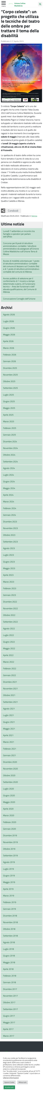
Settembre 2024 (10, 461)
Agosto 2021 (9, 708)
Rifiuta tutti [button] (22, 1082)
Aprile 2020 (8, 808)
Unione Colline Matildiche (19, 4)
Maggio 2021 (9, 728)
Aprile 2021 (8, 735)
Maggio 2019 (9, 882)
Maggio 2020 (9, 802)
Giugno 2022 (9, 641)
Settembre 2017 (10, 1009)
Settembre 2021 (10, 701)
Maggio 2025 (9, 408)
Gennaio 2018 (9, 982)
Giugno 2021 (9, 721)
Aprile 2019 (8, 888)
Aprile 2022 (8, 655)
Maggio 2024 (9, 488)
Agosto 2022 (9, 628)
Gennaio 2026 (9, 361)
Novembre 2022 (10, 608)
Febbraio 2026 (9, 354)
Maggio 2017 (9, 1022)
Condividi (13, 211)
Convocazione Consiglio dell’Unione (19, 298)
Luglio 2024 (8, 474)
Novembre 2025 (10, 374)
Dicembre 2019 (10, 835)
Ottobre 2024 (9, 454)
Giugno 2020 (9, 795)
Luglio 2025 (8, 394)
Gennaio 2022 (9, 675)
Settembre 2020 (10, 782)
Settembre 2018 (10, 935)
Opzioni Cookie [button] (9, 1082)
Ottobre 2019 (9, 848)
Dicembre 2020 (10, 761)
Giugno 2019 (9, 875)
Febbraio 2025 (9, 428)
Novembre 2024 (10, 448)
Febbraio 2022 (9, 668)
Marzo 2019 (8, 895)
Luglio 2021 (8, 715)
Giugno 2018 (9, 955)
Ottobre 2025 (9, 381)
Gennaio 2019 (9, 908)
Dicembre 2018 (10, 915)
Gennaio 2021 (9, 755)
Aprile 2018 (8, 969)
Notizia (34, 215)
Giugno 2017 (9, 1015)
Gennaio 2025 (9, 434)
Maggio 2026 (9, 334)
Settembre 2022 (10, 621)
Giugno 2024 (9, 481)
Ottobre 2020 (9, 775)
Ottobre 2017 (9, 1002)
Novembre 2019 (10, 842)
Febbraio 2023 (9, 588)
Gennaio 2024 (9, 514)
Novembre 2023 (10, 528)
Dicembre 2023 (10, 521)
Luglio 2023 (8, 554)
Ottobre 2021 (9, 695)
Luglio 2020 (8, 788)
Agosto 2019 (9, 862)
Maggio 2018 (9, 962)
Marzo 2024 (8, 501)
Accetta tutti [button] (9, 1087)
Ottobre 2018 (9, 928)
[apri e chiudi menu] (3, 2)
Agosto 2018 (9, 942)
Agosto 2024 (9, 468)
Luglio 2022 (8, 635)
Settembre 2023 (10, 541)
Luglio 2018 (8, 948)
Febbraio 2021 (9, 748)
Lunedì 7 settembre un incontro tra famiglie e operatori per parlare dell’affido (19, 234)
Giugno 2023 (9, 561)
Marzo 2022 (8, 661)
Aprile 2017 (8, 1029)
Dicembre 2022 (10, 601)
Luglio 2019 (8, 868)
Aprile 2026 (8, 341)
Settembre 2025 (10, 387)
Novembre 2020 (10, 768)
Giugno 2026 (9, 327)
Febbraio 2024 (9, 508)
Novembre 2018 (10, 922)
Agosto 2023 (9, 548)
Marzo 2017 (8, 1035)
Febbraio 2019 (9, 902)
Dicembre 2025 (10, 368)
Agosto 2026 (9, 314)
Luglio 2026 (8, 321)
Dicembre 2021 (10, 681)
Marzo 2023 (8, 581)
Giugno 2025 (9, 401)
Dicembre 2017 (10, 989)
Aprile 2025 (8, 414)
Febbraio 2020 (9, 822)
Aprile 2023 (8, 574)
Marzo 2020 (8, 815)
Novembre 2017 (10, 995)
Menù (4, 6)
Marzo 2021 (8, 741)
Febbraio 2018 (9, 975)
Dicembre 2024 (10, 441)
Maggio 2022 (9, 648)
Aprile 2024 (8, 494)
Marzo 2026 (8, 347)
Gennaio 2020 (9, 828)
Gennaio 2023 (9, 595)
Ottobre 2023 (9, 534)
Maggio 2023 (9, 568)
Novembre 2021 (10, 688)
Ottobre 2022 (9, 615)
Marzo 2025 (8, 421)
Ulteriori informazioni (11, 1078)
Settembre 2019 (10, 855)
